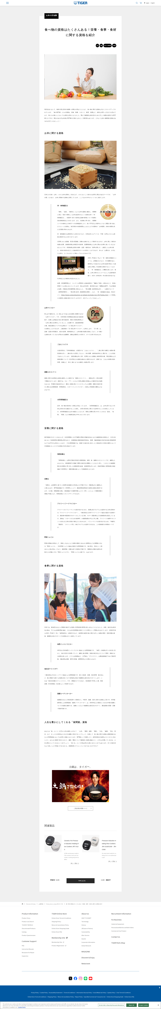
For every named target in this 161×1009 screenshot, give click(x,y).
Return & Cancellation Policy (60, 925)
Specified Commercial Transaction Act (94, 996)
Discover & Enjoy (88, 957)
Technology (85, 921)
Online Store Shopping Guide (60, 928)
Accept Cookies (143, 1005)
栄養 (101, 45)
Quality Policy (111, 992)
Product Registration (58, 945)
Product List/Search (28, 921)
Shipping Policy (56, 921)
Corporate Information (88, 942)
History (84, 925)
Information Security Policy (84, 992)
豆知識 (114, 45)
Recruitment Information (121, 913)
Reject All (131, 1005)
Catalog (24, 932)
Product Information (30, 913)
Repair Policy (79, 996)
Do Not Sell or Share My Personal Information (111, 1005)
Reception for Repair (28, 952)
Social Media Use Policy (99, 992)
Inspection (25, 956)
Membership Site (58, 938)
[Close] (158, 1005)
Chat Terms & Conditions (123, 992)
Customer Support (29, 941)
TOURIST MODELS (27, 925)
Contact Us (115, 937)
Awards (84, 939)
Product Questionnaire (28, 935)
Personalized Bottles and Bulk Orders (122, 927)
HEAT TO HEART (86, 918)
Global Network (86, 946)
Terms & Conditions (69, 992)
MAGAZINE (86, 951)
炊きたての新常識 (107, 45)
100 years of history (87, 928)
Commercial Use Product (118, 931)
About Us (85, 913)
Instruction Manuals (28, 949)
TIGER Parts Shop (118, 943)
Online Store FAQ (57, 932)
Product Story (26, 918)
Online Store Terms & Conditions (61, 918)
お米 (97, 45)
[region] (80, 1005)
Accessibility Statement (55, 992)
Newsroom (86, 963)
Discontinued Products (28, 928)
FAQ (23, 945)
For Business (116, 919)
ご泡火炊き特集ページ (80, 808)
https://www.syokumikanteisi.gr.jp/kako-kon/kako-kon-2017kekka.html (84, 295)
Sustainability (86, 932)
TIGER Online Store (59, 913)
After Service (85, 935)
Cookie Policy (44, 992)
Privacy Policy (35, 992)
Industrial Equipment (117, 924)
